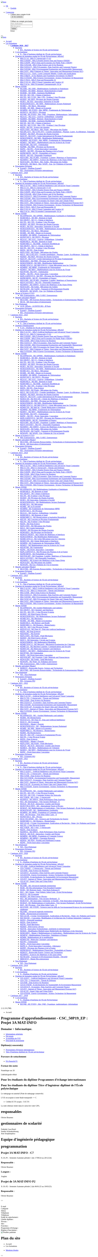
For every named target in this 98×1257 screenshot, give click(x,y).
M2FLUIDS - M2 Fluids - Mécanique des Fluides (39, 252)
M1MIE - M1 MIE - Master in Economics (36, 621)
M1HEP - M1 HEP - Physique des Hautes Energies (39, 99)
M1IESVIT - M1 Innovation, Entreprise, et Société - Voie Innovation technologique (51, 901)
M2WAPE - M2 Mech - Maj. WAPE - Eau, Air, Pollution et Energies (46, 164)
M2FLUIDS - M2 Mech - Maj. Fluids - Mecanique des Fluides (44, 130)
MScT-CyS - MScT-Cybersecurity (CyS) (35, 58)
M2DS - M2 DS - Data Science (32, 250)
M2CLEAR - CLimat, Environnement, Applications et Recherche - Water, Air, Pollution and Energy (58, 823)
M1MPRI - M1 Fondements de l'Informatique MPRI (40, 509)
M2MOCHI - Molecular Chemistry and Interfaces (39, 940)
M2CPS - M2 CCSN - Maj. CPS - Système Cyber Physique (42, 125)
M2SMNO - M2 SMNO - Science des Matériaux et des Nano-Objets (46, 285)
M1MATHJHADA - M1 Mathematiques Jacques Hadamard (42, 616)
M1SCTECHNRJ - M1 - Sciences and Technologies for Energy (44, 819)
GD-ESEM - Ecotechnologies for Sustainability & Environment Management (49, 877)
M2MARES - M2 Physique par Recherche (36, 532)
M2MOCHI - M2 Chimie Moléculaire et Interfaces (39, 541)
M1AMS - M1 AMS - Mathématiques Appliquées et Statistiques (44, 89)
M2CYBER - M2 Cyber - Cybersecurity (35, 828)
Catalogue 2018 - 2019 (19, 965)
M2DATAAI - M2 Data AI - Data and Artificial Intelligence (42, 629)
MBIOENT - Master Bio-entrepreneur (34, 959)
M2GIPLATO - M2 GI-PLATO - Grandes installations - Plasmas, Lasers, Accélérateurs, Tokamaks (57, 132)
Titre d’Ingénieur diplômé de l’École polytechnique (25, 1052)
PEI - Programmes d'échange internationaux (36, 170)
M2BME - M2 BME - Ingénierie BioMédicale (37, 121)
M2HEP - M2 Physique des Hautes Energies (37, 530)
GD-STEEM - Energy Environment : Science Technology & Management (48, 993)
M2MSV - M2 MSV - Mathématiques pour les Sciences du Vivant (45, 142)
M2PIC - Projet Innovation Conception (34, 752)
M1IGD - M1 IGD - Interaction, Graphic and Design (40, 804)
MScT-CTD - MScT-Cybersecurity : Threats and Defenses (42, 468)
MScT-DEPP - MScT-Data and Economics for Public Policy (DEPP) (46, 63)
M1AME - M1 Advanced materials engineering (38, 886)
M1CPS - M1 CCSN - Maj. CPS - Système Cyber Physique (42, 97)
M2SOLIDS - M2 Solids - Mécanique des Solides (39, 287)
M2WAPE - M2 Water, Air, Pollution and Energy (38, 662)
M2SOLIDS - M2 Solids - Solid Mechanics (36, 659)
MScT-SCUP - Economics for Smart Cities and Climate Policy (43, 784)
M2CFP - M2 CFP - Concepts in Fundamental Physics (40, 735)
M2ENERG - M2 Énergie (30, 634)
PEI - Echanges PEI (27, 681)
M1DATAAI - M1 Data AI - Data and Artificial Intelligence (42, 720)
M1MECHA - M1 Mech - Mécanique (34, 231)
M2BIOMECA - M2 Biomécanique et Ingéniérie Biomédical (43, 517)
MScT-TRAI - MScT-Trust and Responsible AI (38, 80)
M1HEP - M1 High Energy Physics (33, 614)
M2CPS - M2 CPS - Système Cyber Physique (37, 248)
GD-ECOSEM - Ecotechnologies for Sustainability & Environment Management (50, 985)
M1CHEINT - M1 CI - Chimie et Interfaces (36, 220)
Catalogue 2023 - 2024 (19, 453)
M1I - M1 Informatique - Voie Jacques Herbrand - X (40, 802)
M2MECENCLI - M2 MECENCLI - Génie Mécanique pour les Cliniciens (48, 265)
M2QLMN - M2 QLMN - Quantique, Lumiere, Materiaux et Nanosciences (48, 158)
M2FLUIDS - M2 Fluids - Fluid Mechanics (36, 636)
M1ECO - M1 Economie (29, 722)
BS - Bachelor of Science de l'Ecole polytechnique (39, 457)
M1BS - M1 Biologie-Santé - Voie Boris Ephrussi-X (40, 890)
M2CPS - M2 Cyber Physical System (34, 627)
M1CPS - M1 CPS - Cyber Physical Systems (37, 612)
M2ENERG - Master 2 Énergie (32, 741)
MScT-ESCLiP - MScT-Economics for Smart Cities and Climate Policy (47, 201)
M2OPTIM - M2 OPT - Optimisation (34, 145)
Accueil (9, 41)
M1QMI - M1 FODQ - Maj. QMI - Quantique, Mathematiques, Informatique (49, 114)
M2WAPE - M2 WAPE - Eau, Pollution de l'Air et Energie (42, 433)
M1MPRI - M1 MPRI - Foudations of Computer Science (41, 812)
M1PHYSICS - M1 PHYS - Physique (34, 237)
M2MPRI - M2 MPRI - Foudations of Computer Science (41, 836)
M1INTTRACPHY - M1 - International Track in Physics (41, 806)
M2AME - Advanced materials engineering (36, 912)
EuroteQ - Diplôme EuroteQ (31, 168)
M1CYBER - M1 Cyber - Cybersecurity (35, 797)
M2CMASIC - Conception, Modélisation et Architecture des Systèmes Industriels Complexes (55, 918)
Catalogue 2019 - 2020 (19, 853)
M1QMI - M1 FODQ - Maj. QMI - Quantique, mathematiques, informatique (49, 1004)
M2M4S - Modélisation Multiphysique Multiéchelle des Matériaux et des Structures (51, 931)
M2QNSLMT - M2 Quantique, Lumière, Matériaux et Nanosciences (46, 556)
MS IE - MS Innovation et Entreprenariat (35, 302)
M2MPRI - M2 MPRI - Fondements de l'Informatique (40, 267)
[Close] (2, 1200)
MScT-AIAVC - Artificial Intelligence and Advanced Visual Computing (47, 772)
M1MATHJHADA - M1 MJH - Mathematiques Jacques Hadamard (45, 104)
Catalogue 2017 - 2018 (19, 996)
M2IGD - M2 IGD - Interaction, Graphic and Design (40, 746)
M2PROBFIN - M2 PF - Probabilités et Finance (38, 153)
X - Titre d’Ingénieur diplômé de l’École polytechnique (41, 54)
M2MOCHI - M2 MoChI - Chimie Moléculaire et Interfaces (42, 407)
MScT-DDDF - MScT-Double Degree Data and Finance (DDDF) (45, 61)
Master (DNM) (21, 86)
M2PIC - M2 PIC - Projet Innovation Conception (38, 149)
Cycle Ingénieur (21, 52)
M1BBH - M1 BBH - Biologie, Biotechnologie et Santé (41, 91)
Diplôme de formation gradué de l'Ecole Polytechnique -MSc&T (39, 56)
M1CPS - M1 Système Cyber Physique (35, 496)
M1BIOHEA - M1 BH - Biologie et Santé (36, 218)
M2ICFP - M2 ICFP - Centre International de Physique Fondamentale (46, 136)
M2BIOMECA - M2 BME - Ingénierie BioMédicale (40, 244)
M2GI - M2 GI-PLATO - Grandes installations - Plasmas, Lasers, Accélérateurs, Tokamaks (54, 254)
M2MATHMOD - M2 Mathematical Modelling (38, 642)
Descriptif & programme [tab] (15, 1041)
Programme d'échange (23, 166)
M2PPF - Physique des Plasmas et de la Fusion (37, 948)
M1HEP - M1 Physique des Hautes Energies (37, 498)
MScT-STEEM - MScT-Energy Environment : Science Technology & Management (51, 78)
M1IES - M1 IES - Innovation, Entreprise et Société (39, 102)
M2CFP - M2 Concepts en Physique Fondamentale (39, 519)
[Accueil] (3, 2)
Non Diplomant (21, 304)
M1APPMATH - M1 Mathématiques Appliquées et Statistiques (44, 489)
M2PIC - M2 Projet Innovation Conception (36, 655)
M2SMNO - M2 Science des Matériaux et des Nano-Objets (42, 560)
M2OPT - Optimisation (29, 942)
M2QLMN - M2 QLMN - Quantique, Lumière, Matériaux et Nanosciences (48, 280)
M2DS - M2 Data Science (30, 524)
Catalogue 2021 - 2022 (19, 683)
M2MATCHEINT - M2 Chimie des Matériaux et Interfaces (42, 535)
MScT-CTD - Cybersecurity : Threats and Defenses (39, 698)
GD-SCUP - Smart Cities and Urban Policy (36, 881)
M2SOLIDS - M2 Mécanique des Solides (36, 563)
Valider (13, 29)
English (13, 8)
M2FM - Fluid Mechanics (30, 924)
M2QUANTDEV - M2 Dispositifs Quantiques (37, 558)
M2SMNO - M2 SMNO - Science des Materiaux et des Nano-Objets (46, 160)
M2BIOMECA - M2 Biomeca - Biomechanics (37, 625)
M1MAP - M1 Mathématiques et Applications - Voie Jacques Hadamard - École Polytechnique (56, 808)
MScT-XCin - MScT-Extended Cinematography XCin (40, 84)
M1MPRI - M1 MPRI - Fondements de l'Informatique (40, 235)
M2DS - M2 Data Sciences (30, 631)
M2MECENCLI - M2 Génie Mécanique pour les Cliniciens (42, 539)
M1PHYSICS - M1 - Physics (31, 817)
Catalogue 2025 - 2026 (19, 173)
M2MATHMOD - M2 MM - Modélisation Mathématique (41, 138)
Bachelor (18, 48)
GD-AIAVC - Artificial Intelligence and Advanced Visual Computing (46, 978)
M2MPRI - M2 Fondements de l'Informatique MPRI (40, 543)
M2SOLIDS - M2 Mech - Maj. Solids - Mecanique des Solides (44, 162)
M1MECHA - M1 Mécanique (31, 504)
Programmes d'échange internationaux (20, 1050)
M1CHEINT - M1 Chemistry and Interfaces (36, 610)
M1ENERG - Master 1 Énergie (32, 724)
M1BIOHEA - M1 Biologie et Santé (34, 491)
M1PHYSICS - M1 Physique (31, 511)
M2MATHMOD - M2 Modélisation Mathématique (39, 537)
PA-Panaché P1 (12, 1061)
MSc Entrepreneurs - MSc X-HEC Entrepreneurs (38, 295)
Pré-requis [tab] (9, 1036)
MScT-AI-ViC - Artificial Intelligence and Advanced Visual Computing (47, 696)
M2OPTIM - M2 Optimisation (31, 547)
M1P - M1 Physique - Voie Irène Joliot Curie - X (38, 815)
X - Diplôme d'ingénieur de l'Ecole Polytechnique (39, 1000)
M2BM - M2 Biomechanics (30, 733)
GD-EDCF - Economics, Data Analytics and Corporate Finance (44, 873)
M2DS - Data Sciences (28, 739)
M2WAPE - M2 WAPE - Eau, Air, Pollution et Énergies (41, 291)
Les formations (11, 43)
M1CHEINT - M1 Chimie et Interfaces (35, 494)
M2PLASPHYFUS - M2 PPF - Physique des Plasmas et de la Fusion (46, 276)
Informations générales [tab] (14, 1034)
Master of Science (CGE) (24, 293)
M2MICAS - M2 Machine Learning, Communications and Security (45, 647)
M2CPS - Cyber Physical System (32, 737)
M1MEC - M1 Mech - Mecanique (33, 106)
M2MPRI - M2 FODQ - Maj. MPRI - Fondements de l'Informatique (46, 140)
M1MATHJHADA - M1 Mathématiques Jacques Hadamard (42, 502)
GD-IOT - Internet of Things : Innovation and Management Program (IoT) (48, 879)
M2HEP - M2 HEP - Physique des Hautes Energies (39, 134)
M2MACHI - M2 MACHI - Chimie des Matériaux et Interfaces (44, 399)
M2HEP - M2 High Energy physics (33, 638)
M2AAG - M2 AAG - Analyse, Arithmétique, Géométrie (41, 117)
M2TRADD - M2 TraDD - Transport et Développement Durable (44, 289)
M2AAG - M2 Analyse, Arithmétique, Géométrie (38, 513)
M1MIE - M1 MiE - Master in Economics (36, 728)
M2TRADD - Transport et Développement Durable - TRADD (43, 957)
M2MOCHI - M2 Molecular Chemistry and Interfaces (40, 649)
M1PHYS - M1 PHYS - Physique (33, 112)
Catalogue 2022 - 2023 (19, 575)
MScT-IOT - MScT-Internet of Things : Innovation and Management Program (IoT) (51, 71)
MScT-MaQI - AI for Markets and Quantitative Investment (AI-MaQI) (46, 76)
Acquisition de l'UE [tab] (13, 1038)
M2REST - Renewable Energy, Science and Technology (41, 668)
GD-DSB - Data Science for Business (34, 871)
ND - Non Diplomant (28, 675)
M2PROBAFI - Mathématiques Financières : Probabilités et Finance (46, 950)
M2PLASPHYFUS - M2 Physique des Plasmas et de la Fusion (44, 552)
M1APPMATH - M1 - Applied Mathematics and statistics (41, 715)
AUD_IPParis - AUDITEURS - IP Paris (35, 306)
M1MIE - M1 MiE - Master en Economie (35, 108)
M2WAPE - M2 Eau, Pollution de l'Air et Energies (39, 565)
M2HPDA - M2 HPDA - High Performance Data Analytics (42, 832)
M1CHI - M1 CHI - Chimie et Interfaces (35, 95)
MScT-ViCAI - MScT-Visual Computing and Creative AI (41, 82)
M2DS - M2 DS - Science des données (34, 127)
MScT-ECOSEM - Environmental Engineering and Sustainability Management (50, 778)
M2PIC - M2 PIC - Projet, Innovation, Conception (39, 274)
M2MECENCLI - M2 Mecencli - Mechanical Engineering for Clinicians (47, 644)
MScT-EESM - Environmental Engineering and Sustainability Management (48, 705)
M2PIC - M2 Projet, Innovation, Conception (37, 550)
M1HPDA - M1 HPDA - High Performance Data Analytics (42, 800)
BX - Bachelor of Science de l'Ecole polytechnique (39, 50)
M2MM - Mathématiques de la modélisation (36, 937)
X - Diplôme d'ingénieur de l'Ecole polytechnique (38, 862)
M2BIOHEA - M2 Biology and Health (35, 623)
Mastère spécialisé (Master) (25, 298)
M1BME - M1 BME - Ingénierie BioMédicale (37, 93)
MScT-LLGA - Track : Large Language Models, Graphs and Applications (48, 74)
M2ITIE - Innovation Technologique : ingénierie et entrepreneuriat (45, 929)
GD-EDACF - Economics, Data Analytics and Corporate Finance (45, 987)
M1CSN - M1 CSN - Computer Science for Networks (40, 795)
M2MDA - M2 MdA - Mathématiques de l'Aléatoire (39, 748)
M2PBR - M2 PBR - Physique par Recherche (37, 147)
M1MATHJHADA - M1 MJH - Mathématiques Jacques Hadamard (45, 229)
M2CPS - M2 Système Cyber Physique (35, 522)
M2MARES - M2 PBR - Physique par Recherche (39, 261)
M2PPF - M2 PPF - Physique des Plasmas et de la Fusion (41, 151)
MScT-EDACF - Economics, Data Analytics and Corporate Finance (45, 703)
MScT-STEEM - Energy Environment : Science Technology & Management (49, 711)
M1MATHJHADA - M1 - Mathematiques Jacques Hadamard (43, 726)
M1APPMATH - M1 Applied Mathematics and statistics (41, 608)
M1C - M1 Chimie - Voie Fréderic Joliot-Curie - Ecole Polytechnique (46, 892)
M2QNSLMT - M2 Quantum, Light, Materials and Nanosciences (44, 657)
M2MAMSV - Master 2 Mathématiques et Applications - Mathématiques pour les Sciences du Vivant (58, 933)
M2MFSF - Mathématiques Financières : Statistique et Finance (43, 935)
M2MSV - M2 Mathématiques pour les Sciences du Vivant (42, 545)
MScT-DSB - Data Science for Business (35, 700)
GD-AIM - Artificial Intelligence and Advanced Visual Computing (45, 866)
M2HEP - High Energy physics (32, 927)
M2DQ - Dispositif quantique (31, 920)
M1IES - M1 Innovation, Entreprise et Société (37, 500)
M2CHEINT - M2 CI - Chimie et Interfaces (36, 246)
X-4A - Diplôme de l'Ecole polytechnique (36, 328)
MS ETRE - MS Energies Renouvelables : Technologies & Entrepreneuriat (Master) (51, 670)
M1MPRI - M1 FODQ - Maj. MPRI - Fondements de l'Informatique (46, 110)
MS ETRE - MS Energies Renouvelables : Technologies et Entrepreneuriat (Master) (51, 300)
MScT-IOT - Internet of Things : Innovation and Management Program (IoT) (49, 709)
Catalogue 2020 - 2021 (19, 759)
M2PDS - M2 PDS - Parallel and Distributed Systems (40, 840)
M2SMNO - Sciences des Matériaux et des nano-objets (41, 955)
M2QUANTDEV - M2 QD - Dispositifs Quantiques (40, 282)
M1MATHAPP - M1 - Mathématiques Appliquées (39, 810)
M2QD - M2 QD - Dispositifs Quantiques (36, 155)
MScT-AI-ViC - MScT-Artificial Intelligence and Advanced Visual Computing (49, 186)
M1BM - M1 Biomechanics (30, 718)
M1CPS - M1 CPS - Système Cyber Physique (37, 222)
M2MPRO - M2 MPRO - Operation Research (37, 838)
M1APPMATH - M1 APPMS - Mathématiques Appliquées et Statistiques (47, 216)
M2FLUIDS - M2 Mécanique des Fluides (36, 526)
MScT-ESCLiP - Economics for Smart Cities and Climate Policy (44, 707)
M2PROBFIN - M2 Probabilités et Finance (36, 554)
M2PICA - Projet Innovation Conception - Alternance (40, 946)
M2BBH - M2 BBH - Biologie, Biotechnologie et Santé (41, 119)
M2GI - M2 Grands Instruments (32, 528)
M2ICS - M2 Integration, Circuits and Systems (37, 640)
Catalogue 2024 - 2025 (19, 315)
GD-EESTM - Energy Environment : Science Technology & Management (48, 875)
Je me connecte (17, 17)
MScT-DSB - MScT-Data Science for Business (38, 341)
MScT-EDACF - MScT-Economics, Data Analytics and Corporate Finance (48, 67)
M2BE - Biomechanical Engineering (34, 914)
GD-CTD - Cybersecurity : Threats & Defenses (38, 980)
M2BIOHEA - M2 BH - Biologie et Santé (36, 242)
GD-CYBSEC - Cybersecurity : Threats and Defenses (40, 868)
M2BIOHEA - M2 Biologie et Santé (34, 515)
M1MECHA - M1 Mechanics (31, 619)
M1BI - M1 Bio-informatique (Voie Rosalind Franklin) (40, 888)
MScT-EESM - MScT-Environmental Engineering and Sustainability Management (51, 69)
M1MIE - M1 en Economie (30, 507)
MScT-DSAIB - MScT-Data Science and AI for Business (41, 65)
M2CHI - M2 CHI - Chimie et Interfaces (35, 123)
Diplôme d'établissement (24, 326)
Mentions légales (12, 1250)
